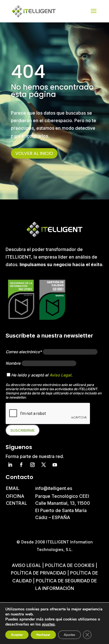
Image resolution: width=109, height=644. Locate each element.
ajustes (48, 624)
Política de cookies (70, 565)
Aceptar (17, 635)
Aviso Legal (60, 375)
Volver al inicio (34, 153)
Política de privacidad (38, 573)
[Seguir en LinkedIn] (10, 464)
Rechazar (43, 635)
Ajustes (69, 635)
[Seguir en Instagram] (32, 464)
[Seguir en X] (43, 464)
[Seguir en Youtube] (54, 464)
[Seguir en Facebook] (21, 464)
